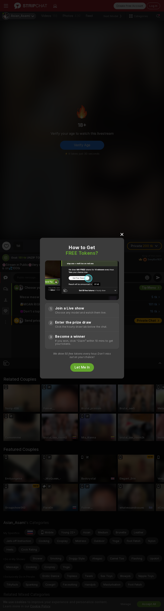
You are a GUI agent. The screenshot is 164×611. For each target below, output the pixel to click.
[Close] (122, 234)
